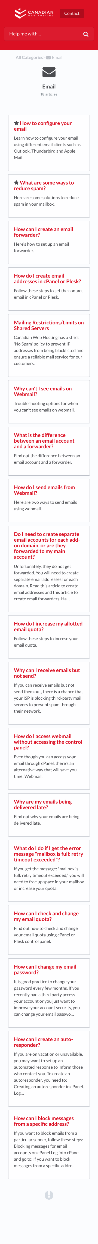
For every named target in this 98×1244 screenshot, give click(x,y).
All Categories (29, 57)
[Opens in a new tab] (49, 1195)
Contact (71, 13)
